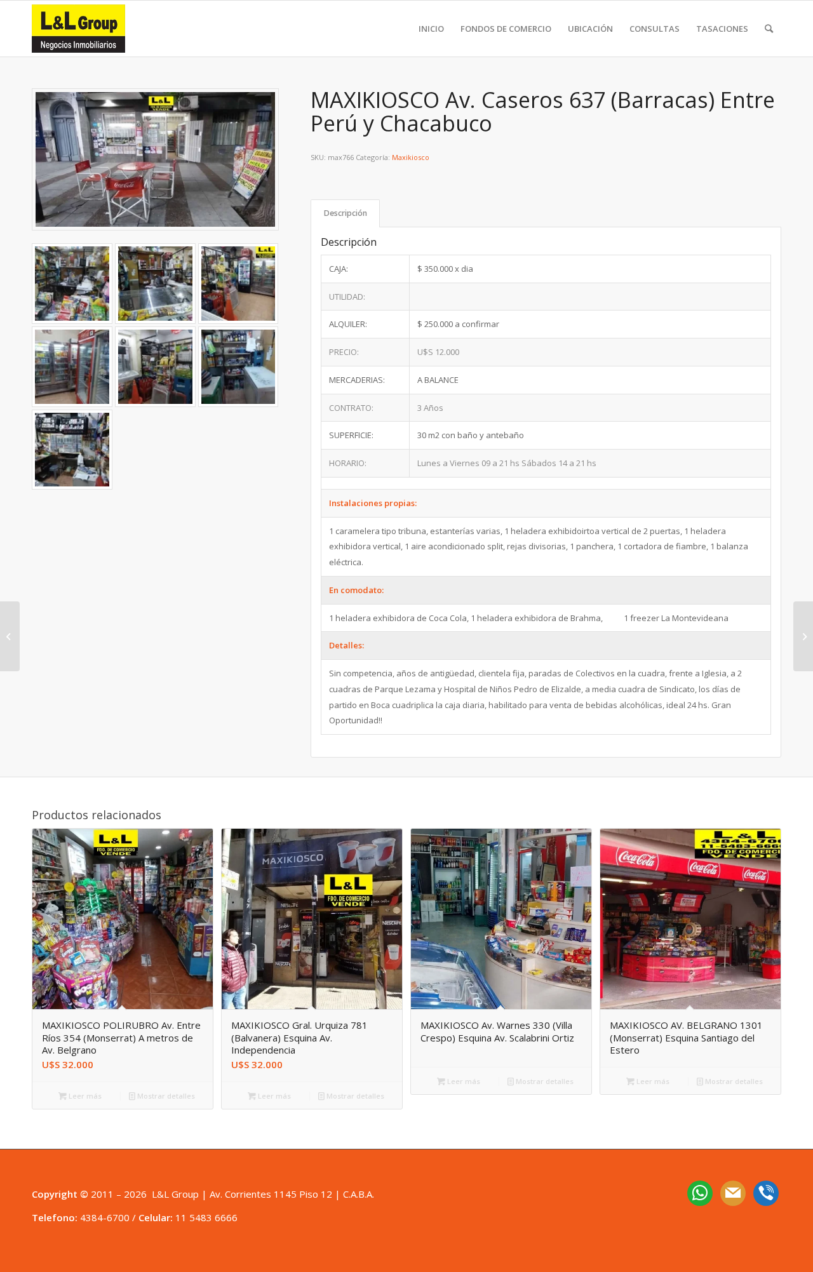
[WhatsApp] (700, 1192)
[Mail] (733, 1192)
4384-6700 (105, 1217)
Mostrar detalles (165, 1096)
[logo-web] (78, 29)
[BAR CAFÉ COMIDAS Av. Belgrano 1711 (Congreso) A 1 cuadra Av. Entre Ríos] (10, 636)
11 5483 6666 (206, 1217)
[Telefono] (766, 1192)
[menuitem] (431, 29)
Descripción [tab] (345, 213)
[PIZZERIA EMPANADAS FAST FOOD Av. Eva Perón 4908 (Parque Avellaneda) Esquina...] (803, 636)
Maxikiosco (410, 157)
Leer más (84, 1096)
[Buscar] (768, 29)
